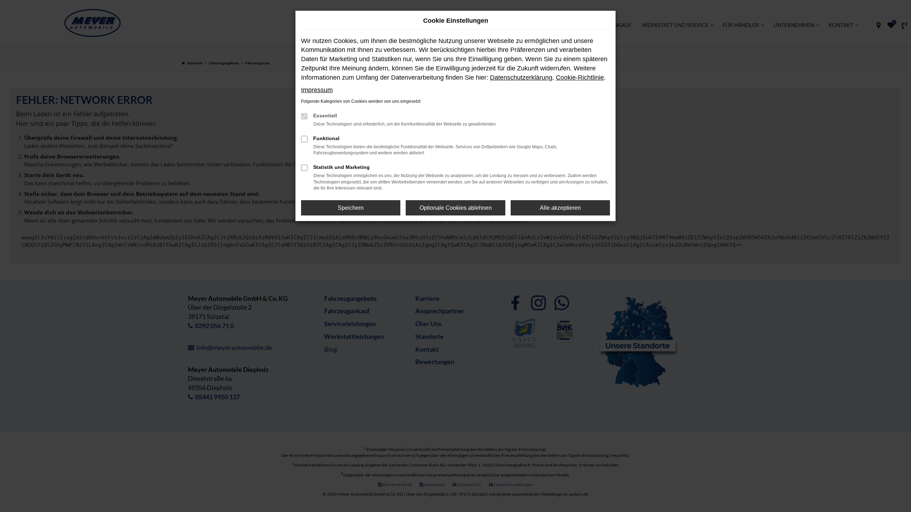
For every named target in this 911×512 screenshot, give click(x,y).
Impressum (317, 90)
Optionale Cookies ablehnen (456, 208)
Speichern (351, 208)
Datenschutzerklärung (521, 77)
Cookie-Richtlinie (580, 77)
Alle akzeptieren (560, 208)
